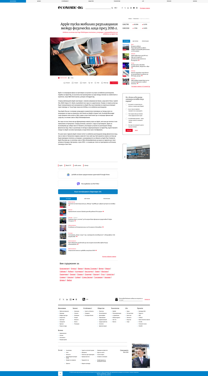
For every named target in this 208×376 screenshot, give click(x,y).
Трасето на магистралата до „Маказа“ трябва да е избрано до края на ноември (91, 203)
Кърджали (79, 271)
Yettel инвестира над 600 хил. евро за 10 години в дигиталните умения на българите (139, 58)
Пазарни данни (63, 339)
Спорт (128, 321)
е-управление (116, 315)
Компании (76, 311)
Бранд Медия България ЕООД (71, 357)
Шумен (62, 280)
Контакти (68, 354)
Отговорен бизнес (89, 315)
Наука (128, 311)
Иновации (76, 315)
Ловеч (97, 271)
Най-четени (87, 198)
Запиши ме (147, 299)
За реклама (69, 350)
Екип (67, 352)
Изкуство (129, 319)
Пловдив (88, 274)
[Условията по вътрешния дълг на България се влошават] (63, 228)
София (77, 277)
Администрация (103, 326)
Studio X (109, 373)
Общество (91, 1)
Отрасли (76, 313)
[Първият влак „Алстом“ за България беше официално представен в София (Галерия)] (63, 220)
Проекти (169, 1)
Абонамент (84, 352)
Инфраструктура (64, 315)
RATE (140, 315)
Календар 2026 (142, 311)
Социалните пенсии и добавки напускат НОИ (81, 250)
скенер (86, 165)
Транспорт (62, 319)
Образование (102, 317)
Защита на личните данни (88, 350)
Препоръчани (106, 198)
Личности (129, 317)
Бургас (73, 268)
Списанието (62, 337)
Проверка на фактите (102, 350)
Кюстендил (89, 271)
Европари (62, 313)
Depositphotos (107, 374)
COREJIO (141, 317)
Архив (136, 130)
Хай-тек (114, 319)
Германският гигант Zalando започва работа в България (85, 211)
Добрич (70, 271)
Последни (68, 198)
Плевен (80, 274)
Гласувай (129, 130)
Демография (102, 315)
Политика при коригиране (88, 354)
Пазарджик (64, 274)
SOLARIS (141, 326)
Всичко (195, 1)
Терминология (63, 333)
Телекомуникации (117, 313)
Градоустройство (103, 321)
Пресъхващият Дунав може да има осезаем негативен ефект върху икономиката (88, 243)
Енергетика (62, 317)
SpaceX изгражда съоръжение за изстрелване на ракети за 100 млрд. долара (140, 74)
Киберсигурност (116, 317)
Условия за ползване (102, 356)
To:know (61, 335)
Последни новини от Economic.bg (140, 86)
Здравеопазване (103, 319)
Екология (101, 324)
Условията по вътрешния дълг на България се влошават (85, 227)
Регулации (76, 324)
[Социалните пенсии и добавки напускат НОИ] (63, 251)
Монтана (104, 271)
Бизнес (39, 1)
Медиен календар (86, 363)
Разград (96, 274)
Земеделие (62, 321)
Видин (101, 268)
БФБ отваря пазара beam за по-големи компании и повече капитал (140, 82)
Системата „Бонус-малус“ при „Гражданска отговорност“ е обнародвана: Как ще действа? (91, 235)
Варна (80, 268)
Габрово (63, 271)
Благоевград (64, 268)
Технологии (117, 1)
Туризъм (62, 324)
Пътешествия (135, 154)
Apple (60, 165)
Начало (130, 18)
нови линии (77, 165)
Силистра (110, 274)
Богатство (129, 315)
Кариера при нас (86, 356)
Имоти (75, 321)
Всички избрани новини (109, 256)
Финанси (76, 319)
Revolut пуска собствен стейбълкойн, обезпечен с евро (140, 65)
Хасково (107, 277)
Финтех (114, 321)
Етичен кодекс (100, 354)
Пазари (76, 317)
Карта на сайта (100, 352)
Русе (103, 274)
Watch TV (68, 165)
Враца (107, 268)
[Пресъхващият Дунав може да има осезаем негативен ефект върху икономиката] (63, 243)
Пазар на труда (63, 326)
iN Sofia (140, 321)
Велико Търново (90, 268)
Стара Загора (87, 277)
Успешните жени (143, 324)
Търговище (98, 277)
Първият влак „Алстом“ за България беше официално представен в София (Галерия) (90, 220)
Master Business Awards (144, 319)
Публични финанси (64, 311)
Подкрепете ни (85, 360)
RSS (87, 299)
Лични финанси (103, 313)
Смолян (70, 277)
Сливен (62, 277)
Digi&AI (114, 311)
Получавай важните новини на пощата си (131, 298)
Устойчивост (65, 1)
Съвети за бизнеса (89, 311)
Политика (101, 311)
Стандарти (87, 313)
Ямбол (69, 280)
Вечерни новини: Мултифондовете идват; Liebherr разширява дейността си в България (140, 48)
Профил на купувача (71, 360)
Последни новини (145, 8)
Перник (72, 274)
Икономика (13, 1)
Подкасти (141, 313)
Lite (143, 1)
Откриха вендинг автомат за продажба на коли (136, 157)
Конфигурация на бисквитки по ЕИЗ (101, 360)
